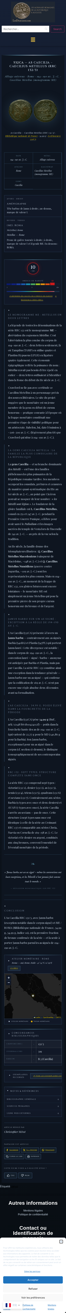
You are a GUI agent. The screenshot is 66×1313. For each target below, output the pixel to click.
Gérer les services (32, 1271)
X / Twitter (31, 1150)
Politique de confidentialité (33, 1214)
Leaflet (37, 1017)
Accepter (33, 1279)
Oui (12, 1175)
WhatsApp (49, 1150)
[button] (61, 1241)
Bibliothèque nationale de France (21, 136)
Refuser (33, 1288)
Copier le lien (15, 1156)
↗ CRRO (14, 968)
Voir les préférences (33, 1297)
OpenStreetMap (48, 1017)
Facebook (13, 1150)
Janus (14, 1186)
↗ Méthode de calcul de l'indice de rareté (31, 296)
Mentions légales (33, 1210)
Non (27, 1175)
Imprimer (35, 1156)
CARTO (58, 1017)
